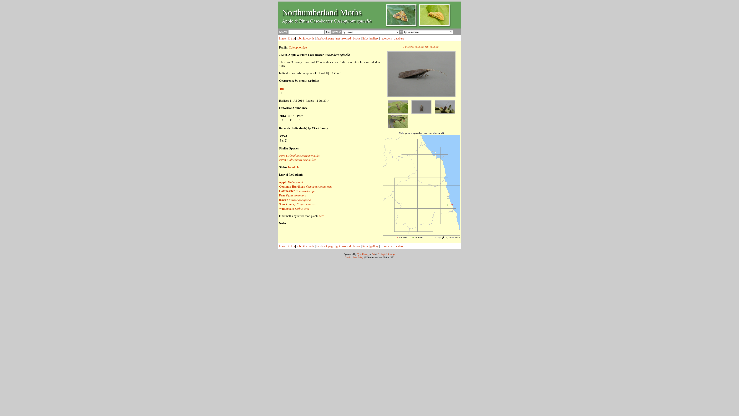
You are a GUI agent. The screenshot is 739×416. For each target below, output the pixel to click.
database (399, 38)
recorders (386, 38)
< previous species (413, 47)
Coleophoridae (298, 47)
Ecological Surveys (386, 254)
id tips (291, 38)
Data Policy (358, 257)
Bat (373, 254)
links (365, 38)
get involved (343, 38)
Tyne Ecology (363, 254)
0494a (297, 160)
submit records (305, 38)
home (282, 38)
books (356, 38)
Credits (348, 257)
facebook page (325, 38)
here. (322, 216)
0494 (299, 155)
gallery (374, 38)
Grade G (293, 167)
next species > (432, 47)
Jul (282, 88)
